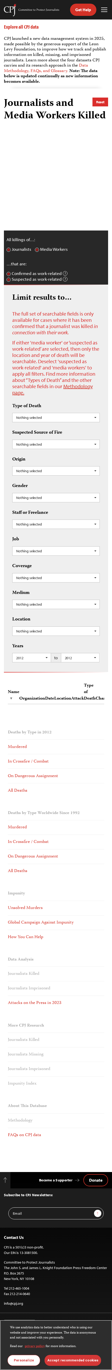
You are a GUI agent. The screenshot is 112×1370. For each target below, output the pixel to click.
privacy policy (35, 1346)
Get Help (83, 9)
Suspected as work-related (37, 279)
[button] (56, 417)
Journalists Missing (25, 1054)
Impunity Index (22, 1083)
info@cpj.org (13, 1303)
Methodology (20, 1120)
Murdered (17, 747)
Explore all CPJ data (21, 26)
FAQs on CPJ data (24, 1135)
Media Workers (54, 249)
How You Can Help (25, 937)
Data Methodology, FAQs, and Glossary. (46, 68)
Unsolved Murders (25, 908)
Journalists (21, 249)
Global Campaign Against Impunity (41, 922)
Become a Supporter (55, 1180)
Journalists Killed (23, 973)
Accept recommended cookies (72, 1360)
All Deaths (17, 790)
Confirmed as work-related (37, 273)
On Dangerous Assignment (33, 776)
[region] (56, 1345)
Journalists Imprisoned (29, 988)
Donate (95, 1180)
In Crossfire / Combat (28, 761)
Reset (100, 102)
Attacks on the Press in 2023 (34, 1003)
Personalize (24, 1360)
